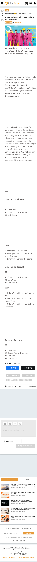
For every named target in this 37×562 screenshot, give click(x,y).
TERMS (32, 558)
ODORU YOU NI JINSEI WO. (18, 380)
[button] (5, 423)
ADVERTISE (11, 558)
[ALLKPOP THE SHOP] (26, 3)
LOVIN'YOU (28, 375)
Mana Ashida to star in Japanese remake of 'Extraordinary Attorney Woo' (23, 509)
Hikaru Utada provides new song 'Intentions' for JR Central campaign (21, 501)
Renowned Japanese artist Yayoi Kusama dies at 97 (23, 493)
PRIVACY (26, 558)
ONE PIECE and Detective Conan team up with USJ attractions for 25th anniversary (23, 485)
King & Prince (12, 375)
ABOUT (5, 558)
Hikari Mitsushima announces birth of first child (23, 516)
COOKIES (19, 558)
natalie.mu (18, 22)
